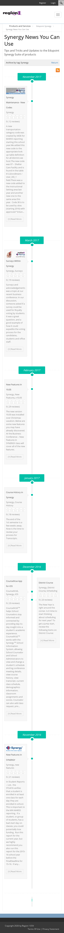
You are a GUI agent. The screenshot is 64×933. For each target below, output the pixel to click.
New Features (12, 396)
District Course (46, 582)
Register (42, 3)
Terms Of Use (34, 929)
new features (12, 766)
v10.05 (19, 397)
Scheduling (52, 590)
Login (53, 3)
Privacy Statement (51, 929)
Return (54, 62)
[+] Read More (14, 219)
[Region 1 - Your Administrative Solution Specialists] (12, 12)
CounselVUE (12, 590)
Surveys (19, 270)
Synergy (10, 112)
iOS (16, 594)
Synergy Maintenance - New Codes (15, 102)
